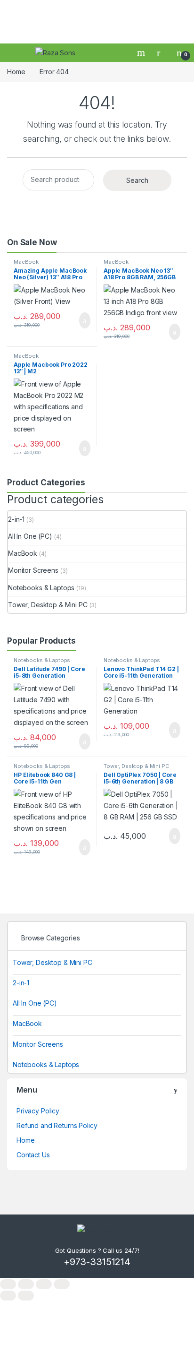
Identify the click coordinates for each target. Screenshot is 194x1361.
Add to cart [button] (84, 320)
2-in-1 (16, 519)
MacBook (26, 261)
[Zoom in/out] (8, 1284)
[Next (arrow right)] (26, 1296)
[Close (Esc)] (62, 1284)
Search (142, 52)
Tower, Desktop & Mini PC (48, 605)
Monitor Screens (33, 570)
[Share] (44, 1284)
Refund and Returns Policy (56, 1125)
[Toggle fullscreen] (26, 1284)
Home (16, 72)
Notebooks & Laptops (41, 588)
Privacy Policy (37, 1111)
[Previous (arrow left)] (8, 1296)
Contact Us (33, 1155)
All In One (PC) (30, 536)
